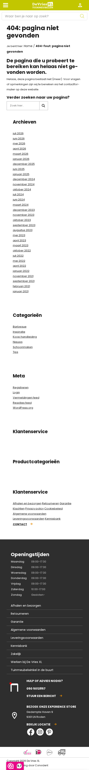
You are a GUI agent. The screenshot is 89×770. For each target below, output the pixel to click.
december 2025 (24, 164)
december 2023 (24, 210)
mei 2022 (19, 261)
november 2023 (23, 215)
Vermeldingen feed (26, 398)
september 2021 (24, 281)
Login (16, 392)
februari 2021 (21, 286)
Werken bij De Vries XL (26, 662)
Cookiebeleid (53, 509)
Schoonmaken (23, 347)
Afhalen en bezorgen (27, 503)
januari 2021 (21, 291)
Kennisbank (53, 519)
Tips (15, 352)
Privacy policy (34, 509)
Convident (41, 765)
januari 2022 (21, 271)
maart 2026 (20, 154)
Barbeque (19, 327)
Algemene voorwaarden (29, 514)
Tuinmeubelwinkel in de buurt (32, 670)
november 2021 (23, 276)
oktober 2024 (22, 189)
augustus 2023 (22, 230)
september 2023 (24, 225)
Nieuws (18, 342)
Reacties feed (22, 403)
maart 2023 (20, 245)
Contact (20, 524)
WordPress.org (23, 408)
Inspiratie (19, 332)
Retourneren (50, 503)
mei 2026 (19, 143)
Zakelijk (16, 654)
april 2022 (19, 266)
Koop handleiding (25, 337)
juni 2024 (19, 200)
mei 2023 (19, 235)
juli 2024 (18, 194)
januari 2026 (21, 159)
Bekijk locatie (38, 724)
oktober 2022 (22, 250)
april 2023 (19, 240)
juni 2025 (19, 169)
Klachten (19, 509)
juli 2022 (18, 256)
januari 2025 (21, 174)
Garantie (65, 503)
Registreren (21, 387)
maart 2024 (21, 205)
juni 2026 (19, 138)
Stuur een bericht (41, 696)
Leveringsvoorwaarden (28, 519)
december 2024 (24, 179)
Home (28, 46)
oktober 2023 (22, 220)
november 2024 (24, 184)
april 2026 (19, 149)
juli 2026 (18, 133)
